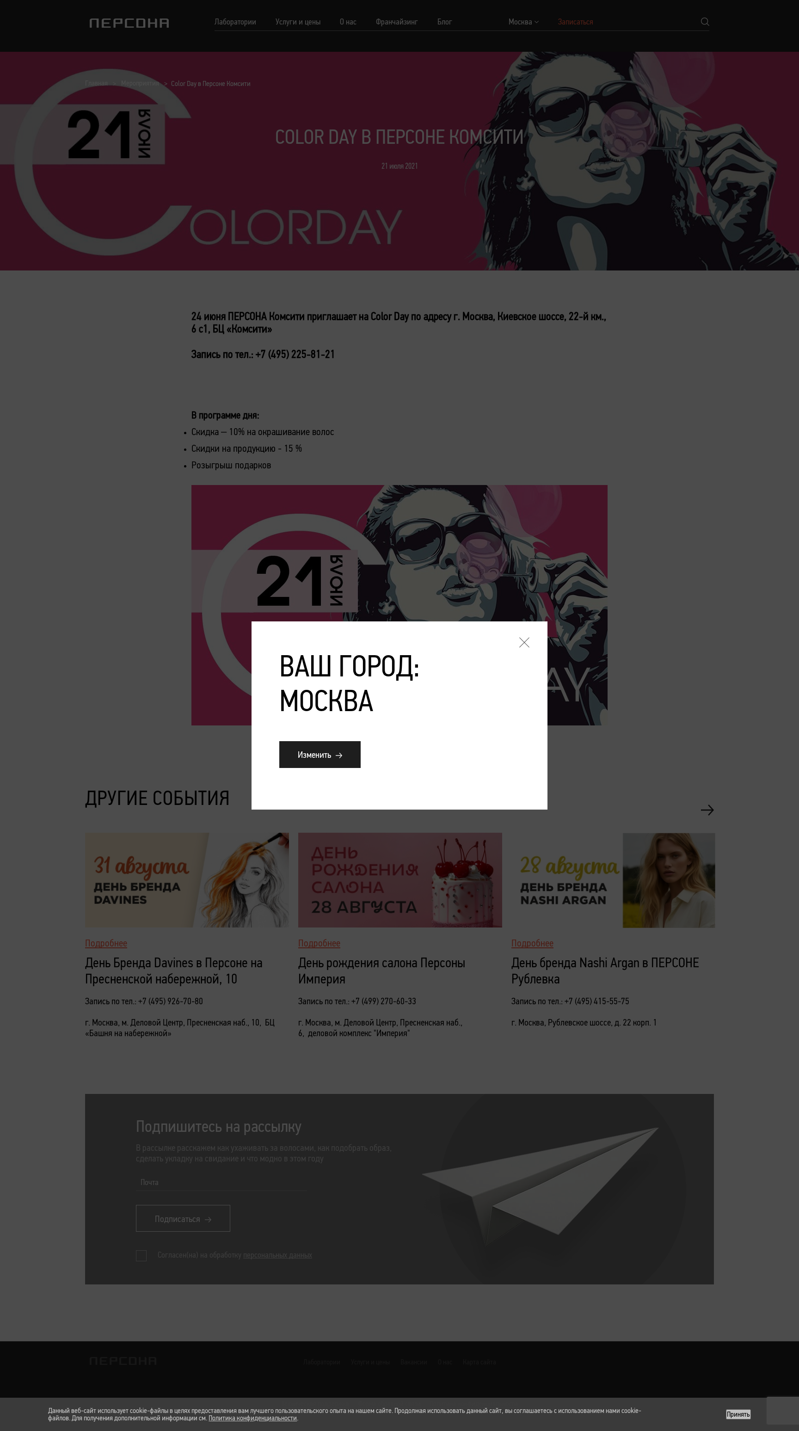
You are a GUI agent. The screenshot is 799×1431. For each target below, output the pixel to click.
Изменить (314, 754)
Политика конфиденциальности (253, 1418)
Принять (738, 1414)
